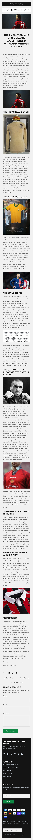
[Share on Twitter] (13, 673)
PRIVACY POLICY (8, 771)
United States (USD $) (11, 830)
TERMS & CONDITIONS (10, 768)
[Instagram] (11, 754)
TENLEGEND (10, 835)
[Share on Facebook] (9, 673)
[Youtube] (15, 754)
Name (5, 696)
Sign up (8, 801)
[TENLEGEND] (16, 10)
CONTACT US (7, 773)
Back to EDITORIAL (17, 682)
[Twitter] (4, 754)
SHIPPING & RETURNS (10, 765)
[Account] (24, 10)
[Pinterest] (18, 754)
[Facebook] (8, 754)
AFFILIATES (7, 776)
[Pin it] (16, 673)
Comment (6, 714)
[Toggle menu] (5, 10)
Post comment (10, 731)
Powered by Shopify (19, 835)
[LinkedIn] (22, 754)
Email (5, 705)
